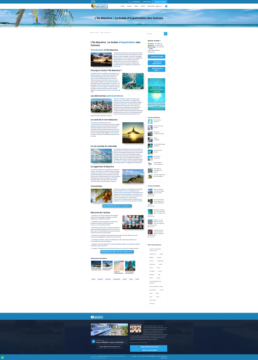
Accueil (123, 6)
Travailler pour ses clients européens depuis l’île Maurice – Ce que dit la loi (156, 232)
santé (151, 293)
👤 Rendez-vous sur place (156, 69)
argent (93, 279)
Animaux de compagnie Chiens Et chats (155, 249)
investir (125, 279)
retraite (162, 290)
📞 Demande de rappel (159, 2)
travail (137, 279)
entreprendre (116, 279)
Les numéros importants (157, 157)
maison (151, 278)
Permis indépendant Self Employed (155, 282)
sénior (151, 296)
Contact (143, 6)
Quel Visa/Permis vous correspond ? (117, 206)
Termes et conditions (161, 356)
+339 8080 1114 (136, 2)
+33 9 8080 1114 (158, 43)
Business (100, 279)
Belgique (152, 257)
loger (159, 274)
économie (108, 279)
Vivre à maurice (95, 32)
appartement (153, 254)
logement (152, 274)
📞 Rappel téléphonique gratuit (149, 347)
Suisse (131, 279)
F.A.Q (139, 356)
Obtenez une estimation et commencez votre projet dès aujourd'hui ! (156, 104)
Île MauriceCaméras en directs (159, 132)
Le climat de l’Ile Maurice (158, 151)
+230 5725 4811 (147, 2)
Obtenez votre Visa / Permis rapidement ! (117, 252)
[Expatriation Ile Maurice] (99, 6)
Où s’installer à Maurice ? (157, 120)
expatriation (152, 264)
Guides (136, 6)
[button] (109, 347)
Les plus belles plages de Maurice (159, 145)
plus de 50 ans (153, 290)
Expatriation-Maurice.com (104, 356)
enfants (151, 261)
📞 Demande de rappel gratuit (157, 62)
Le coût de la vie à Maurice (158, 126)
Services (129, 6)
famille (160, 264)
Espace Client (151, 6)
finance (151, 267)
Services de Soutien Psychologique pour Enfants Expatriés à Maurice (156, 202)
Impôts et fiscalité (156, 139)
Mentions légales (151, 356)
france (158, 267)
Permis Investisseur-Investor (156, 286)
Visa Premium (153, 300)
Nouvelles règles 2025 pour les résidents (159, 175)
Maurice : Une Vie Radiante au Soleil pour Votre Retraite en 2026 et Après (156, 222)
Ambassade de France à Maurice (158, 163)
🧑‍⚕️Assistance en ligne (156, 56)
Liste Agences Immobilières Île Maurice (158, 170)
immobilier (152, 271)
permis (158, 278)
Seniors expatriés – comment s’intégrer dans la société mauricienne (156, 192)
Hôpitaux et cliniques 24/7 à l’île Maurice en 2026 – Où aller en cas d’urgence (156, 212)
